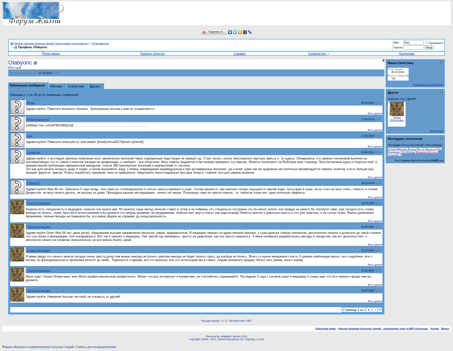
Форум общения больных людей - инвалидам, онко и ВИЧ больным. (383, 328)
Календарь (407, 53)
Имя (396, 42)
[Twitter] (235, 32)
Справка (239, 53)
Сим (29, 135)
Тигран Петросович (38, 203)
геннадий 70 (395, 155)
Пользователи (100, 43)
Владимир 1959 (397, 152)
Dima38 (392, 149)
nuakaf (413, 149)
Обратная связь (325, 328)
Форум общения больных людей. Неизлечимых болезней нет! (52, 43)
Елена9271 (33, 183)
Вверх (445, 328)
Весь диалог (375, 113)
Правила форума (152, 53)
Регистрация (51, 53)
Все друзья (436, 130)
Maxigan (402, 149)
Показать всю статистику (428, 84)
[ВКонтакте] (230, 32)
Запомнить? (436, 43)
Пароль (398, 47)
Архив (435, 328)
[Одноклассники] (240, 32)
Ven (440, 149)
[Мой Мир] (245, 32)
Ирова (31, 102)
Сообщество (317, 53)
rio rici (421, 149)
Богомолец (33, 152)
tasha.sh (431, 149)
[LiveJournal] (249, 32)
